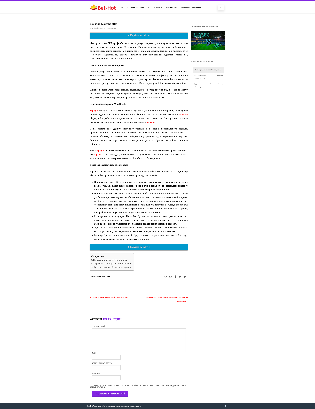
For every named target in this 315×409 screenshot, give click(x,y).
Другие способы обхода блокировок (112, 267)
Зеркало (94, 110)
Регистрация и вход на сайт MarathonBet (109, 297)
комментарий (98, 326)
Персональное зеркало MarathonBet (112, 263)
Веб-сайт (96, 373)
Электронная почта (102, 363)
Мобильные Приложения (191, 7)
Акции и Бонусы (155, 7)
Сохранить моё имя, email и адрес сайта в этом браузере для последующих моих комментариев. (139, 386)
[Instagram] (170, 276)
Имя (94, 353)
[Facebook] (175, 276)
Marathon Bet (98, 28)
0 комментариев (111, 28)
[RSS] (185, 276)
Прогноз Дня (171, 7)
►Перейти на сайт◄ (139, 35)
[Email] (165, 276)
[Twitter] (180, 276)
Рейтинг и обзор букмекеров (132, 7)
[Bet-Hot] (102, 12)
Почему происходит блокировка (110, 260)
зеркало (183, 114)
